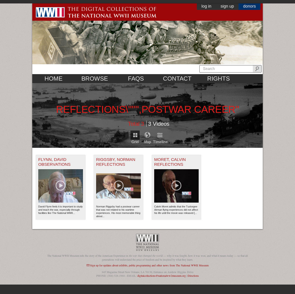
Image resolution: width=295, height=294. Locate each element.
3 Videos (158, 124)
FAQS (136, 78)
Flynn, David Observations (54, 162)
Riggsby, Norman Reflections (115, 162)
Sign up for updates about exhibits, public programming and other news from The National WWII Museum (149, 265)
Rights (218, 78)
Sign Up (227, 6)
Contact (177, 78)
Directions (193, 275)
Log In (206, 6)
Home (53, 78)
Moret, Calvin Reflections (170, 162)
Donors (249, 6)
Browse (94, 78)
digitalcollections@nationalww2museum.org (161, 275)
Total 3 (136, 124)
